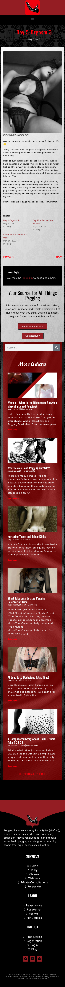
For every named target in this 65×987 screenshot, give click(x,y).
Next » (41, 773)
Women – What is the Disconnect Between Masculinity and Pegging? (32, 404)
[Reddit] (25, 959)
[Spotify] (39, 959)
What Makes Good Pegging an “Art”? (29, 468)
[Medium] (32, 959)
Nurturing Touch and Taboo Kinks (27, 536)
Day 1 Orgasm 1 (11, 220)
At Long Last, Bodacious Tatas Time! (28, 677)
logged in (27, 277)
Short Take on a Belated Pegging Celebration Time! (26, 600)
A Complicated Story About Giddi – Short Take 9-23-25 (31, 741)
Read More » (13, 430)
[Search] (56, 347)
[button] (32, 19)
